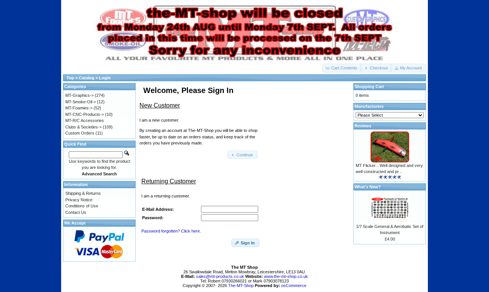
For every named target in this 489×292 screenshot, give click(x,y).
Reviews (363, 126)
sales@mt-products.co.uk (220, 276)
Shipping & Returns (83, 193)
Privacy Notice (78, 199)
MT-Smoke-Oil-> (80, 101)
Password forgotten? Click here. (171, 231)
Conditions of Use (81, 206)
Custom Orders (79, 133)
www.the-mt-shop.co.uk (286, 276)
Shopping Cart (369, 86)
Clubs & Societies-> (83, 127)
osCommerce (293, 285)
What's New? (368, 187)
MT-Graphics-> (79, 95)
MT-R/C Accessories (84, 120)
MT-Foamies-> (78, 108)
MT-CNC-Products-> (84, 114)
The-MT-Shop (241, 285)
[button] (342, 68)
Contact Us (75, 212)
